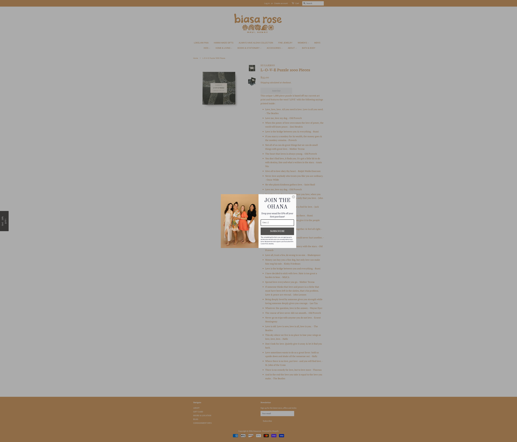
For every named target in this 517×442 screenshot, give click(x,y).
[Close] (293, 196)
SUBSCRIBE (277, 231)
